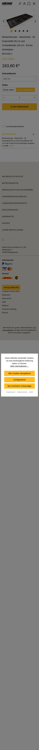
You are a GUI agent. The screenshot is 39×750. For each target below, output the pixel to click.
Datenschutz (22, 392)
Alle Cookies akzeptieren (19, 373)
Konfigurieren (19, 379)
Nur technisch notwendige (19, 386)
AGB (31, 392)
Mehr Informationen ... (19, 366)
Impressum (10, 392)
